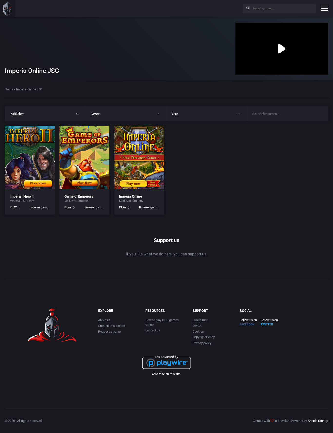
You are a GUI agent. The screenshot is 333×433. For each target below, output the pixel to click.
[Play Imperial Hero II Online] (30, 157)
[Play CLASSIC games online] (7, 8)
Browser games (40, 207)
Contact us (152, 330)
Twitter (267, 324)
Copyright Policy (204, 337)
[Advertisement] (199, 8)
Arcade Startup (318, 421)
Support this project (111, 325)
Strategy (28, 201)
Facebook (247, 324)
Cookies (198, 331)
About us (104, 320)
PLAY (13, 207)
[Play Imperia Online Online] (139, 157)
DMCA (197, 325)
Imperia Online (130, 196)
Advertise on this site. (166, 374)
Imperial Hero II (22, 196)
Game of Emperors (78, 196)
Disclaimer (200, 320)
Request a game (109, 331)
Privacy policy (202, 343)
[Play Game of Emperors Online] (84, 157)
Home (9, 89)
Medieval (15, 201)
